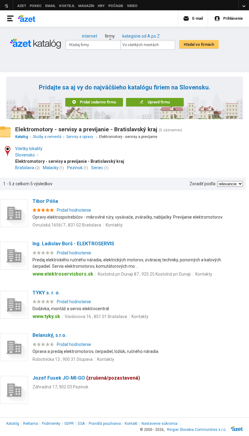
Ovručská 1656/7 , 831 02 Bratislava (66, 225)
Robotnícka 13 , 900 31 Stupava (62, 359)
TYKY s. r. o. (46, 293)
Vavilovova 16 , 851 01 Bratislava (96, 316)
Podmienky (51, 423)
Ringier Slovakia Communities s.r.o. (196, 430)
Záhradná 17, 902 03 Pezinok (60, 386)
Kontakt (131, 423)
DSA (81, 423)
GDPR (69, 423)
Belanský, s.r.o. (49, 335)
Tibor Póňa (45, 201)
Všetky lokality (29, 148)
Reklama (30, 423)
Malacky (51, 167)
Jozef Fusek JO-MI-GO (86, 378)
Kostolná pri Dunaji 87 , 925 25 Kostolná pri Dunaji (144, 274)
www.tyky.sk (46, 316)
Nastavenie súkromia (159, 423)
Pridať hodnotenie (74, 210)
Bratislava (24, 167)
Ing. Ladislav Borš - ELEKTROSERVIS (73, 244)
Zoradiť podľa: (202, 183)
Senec (97, 167)
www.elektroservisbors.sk (62, 274)
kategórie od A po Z (141, 36)
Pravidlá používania (105, 423)
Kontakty (114, 225)
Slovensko (25, 155)
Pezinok (75, 167)
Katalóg (12, 423)
